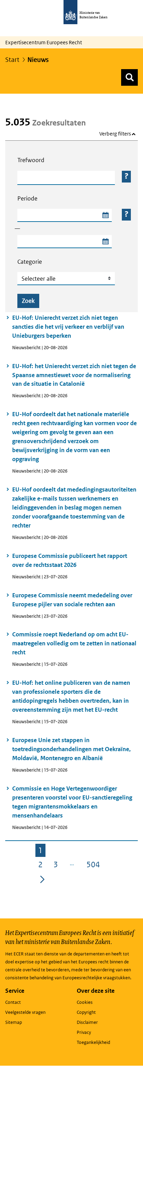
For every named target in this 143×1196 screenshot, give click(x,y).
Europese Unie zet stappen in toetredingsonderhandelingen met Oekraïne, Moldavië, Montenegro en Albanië (71, 749)
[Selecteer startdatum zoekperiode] (105, 215)
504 (94, 865)
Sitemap (13, 1022)
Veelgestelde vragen (25, 1012)
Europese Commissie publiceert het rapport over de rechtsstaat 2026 (69, 560)
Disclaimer (87, 1022)
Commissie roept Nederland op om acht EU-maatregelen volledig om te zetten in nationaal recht (74, 643)
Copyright (86, 1012)
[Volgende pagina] (42, 878)
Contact (13, 1002)
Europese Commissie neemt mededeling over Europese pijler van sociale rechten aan (72, 599)
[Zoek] (129, 77)
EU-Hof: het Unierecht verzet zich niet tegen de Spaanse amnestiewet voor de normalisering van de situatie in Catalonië (74, 375)
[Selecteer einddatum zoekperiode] (105, 241)
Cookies (85, 1002)
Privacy (84, 1032)
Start (12, 60)
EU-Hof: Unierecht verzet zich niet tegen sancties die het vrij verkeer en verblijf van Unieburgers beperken (68, 326)
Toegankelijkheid (93, 1042)
